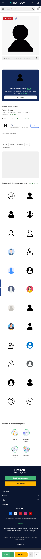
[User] (11, 196)
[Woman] (30, 289)
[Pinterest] (20, 513)
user (27, 144)
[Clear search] (28, 9)
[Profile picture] (30, 364)
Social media (20, 508)
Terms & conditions (9, 528)
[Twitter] (15, 513)
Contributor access (20, 478)
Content (5, 491)
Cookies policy (33, 528)
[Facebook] (10, 513)
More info (24, 93)
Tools (4, 496)
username (6, 147)
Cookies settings (29, 531)
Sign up (20, 523)
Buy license (20, 97)
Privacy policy (22, 528)
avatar (12, 144)
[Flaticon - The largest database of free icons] (18, 3)
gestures (20, 144)
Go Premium (20, 484)
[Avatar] (30, 327)
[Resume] (11, 345)
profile (5, 144)
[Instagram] (25, 513)
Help (4, 500)
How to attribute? (23, 119)
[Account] (30, 215)
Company (5, 504)
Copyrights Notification (14, 531)
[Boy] (11, 327)
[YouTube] (30, 513)
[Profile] (11, 252)
